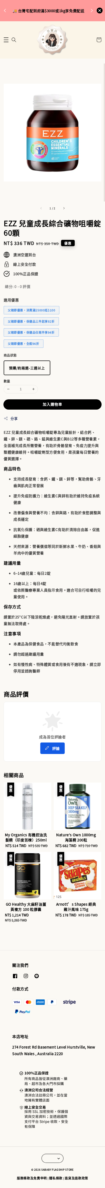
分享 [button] (14, 418)
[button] (6, 39)
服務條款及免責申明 (32, 1178)
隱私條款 (56, 1178)
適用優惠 (11, 299)
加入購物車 (52, 404)
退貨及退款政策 (76, 1178)
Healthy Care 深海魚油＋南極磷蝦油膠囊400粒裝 (52, 10)
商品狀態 (10, 355)
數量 (7, 381)
